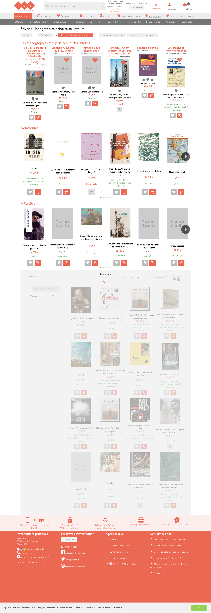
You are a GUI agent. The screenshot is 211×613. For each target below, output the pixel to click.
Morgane (36, 67)
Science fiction (114, 22)
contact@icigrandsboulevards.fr (33, 557)
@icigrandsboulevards (75, 553)
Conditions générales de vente (167, 546)
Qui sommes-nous (118, 539)
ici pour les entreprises (119, 558)
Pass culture (159, 573)
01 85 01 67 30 (25, 553)
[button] (187, 165)
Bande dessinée (153, 22)
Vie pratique (170, 22)
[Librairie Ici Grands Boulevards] (24, 11)
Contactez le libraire (119, 552)
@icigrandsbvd (72, 560)
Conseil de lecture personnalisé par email (172, 552)
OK (199, 608)
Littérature (20, 22)
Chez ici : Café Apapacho (124, 564)
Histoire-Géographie (83, 22)
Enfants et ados (133, 22)
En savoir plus (115, 6)
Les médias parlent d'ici (120, 546)
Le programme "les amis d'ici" (167, 558)
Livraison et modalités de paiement (170, 539)
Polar (100, 22)
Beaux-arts (187, 22)
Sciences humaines (60, 22)
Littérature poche (38, 22)
